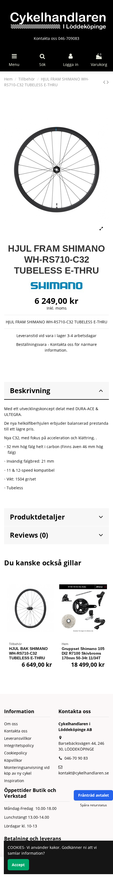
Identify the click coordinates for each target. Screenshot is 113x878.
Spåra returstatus (93, 805)
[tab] (56, 391)
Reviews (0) (29, 535)
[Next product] (108, 82)
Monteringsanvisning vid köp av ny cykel (27, 770)
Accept (18, 864)
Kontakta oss (15, 730)
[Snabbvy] (50, 595)
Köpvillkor (13, 760)
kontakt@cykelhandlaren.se (83, 773)
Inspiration (14, 780)
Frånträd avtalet (93, 795)
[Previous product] (105, 82)
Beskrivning (30, 390)
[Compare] (50, 586)
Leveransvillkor (18, 738)
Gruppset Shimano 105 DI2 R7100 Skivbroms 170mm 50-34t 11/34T (83, 653)
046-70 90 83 (76, 758)
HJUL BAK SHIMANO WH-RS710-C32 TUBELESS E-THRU (28, 653)
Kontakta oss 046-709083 (56, 38)
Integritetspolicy (19, 745)
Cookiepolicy (15, 752)
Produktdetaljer (37, 516)
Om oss (11, 723)
